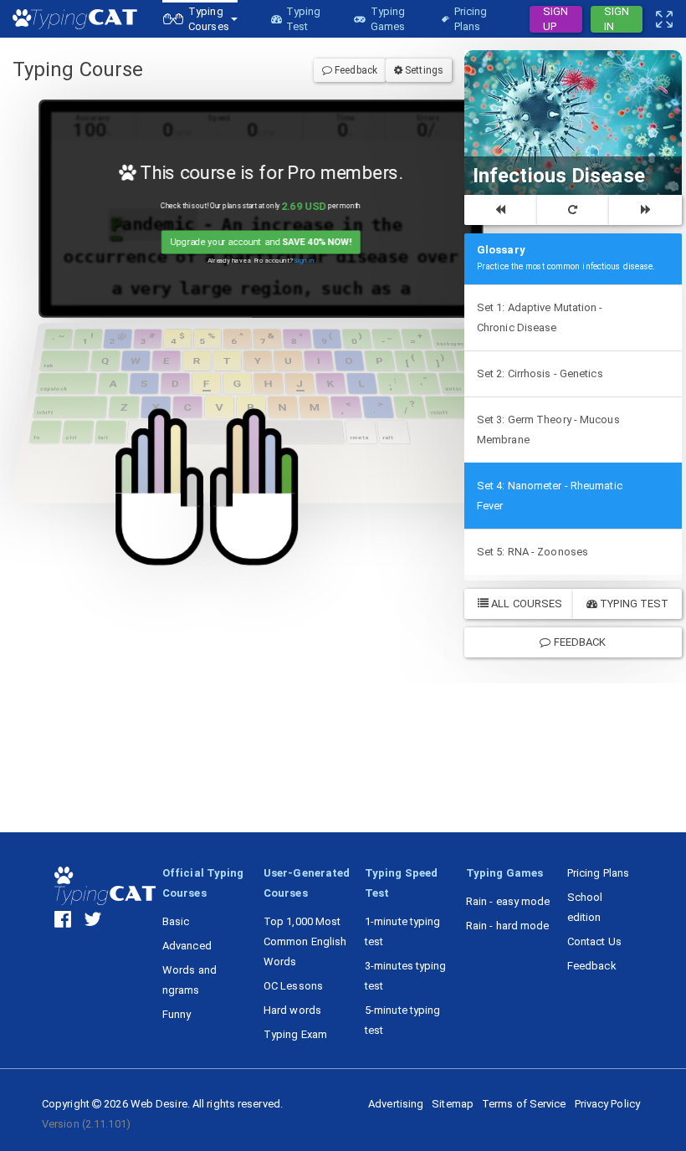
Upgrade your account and (261, 242)
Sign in (304, 260)
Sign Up (555, 19)
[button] (200, 19)
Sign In (616, 19)
